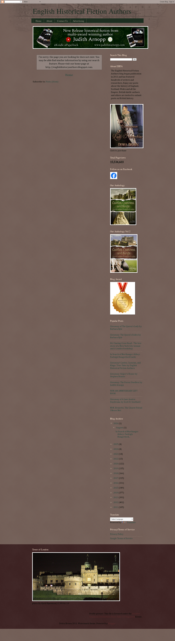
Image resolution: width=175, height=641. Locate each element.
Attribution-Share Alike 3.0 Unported (117, 617)
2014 (116, 493)
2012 (116, 502)
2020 (116, 464)
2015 (116, 488)
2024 (116, 449)
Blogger (111, 623)
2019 (116, 468)
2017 (116, 478)
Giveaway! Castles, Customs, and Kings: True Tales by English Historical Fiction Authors (125, 365)
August (120, 428)
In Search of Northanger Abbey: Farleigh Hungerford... (127, 434)
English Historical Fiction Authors (82, 11)
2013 (116, 498)
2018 (116, 473)
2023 (116, 454)
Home (38, 20)
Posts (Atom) (52, 82)
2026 (116, 423)
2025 (116, 444)
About (49, 20)
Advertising (78, 20)
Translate (131, 522)
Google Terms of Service (121, 538)
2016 (116, 483)
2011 (116, 507)
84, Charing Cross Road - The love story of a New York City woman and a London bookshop (125, 346)
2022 (116, 459)
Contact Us (62, 20)
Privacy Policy (116, 534)
